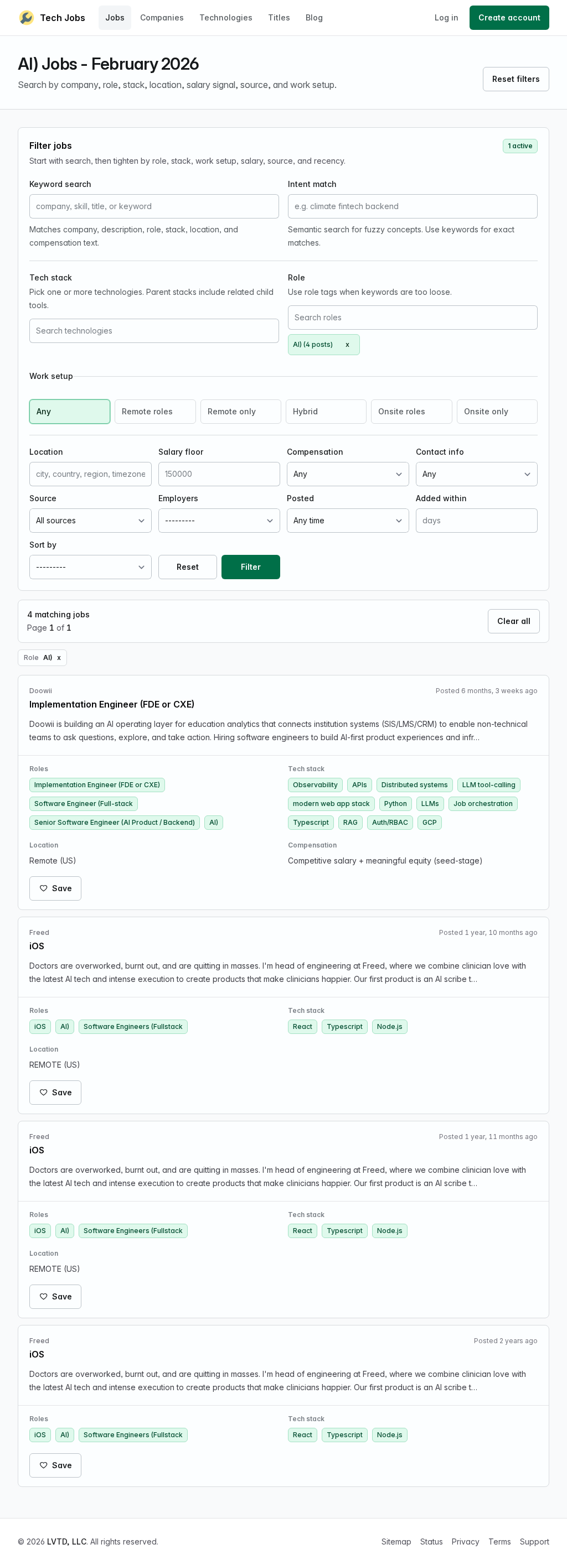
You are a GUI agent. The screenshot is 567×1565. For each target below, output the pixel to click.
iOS (40, 1026)
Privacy (466, 1541)
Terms (499, 1541)
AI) (213, 822)
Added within (441, 498)
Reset (188, 566)
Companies (162, 17)
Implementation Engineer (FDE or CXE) (97, 785)
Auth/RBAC (390, 822)
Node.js (390, 1026)
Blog (314, 17)
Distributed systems (415, 785)
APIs (359, 785)
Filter (251, 566)
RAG (350, 822)
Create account (509, 17)
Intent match (312, 184)
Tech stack (50, 277)
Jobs (115, 17)
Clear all (513, 621)
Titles (279, 17)
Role (296, 277)
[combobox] (154, 331)
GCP (429, 822)
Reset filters (516, 79)
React (302, 1026)
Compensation (315, 451)
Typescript (311, 822)
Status (431, 1541)
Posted (300, 498)
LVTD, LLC (66, 1541)
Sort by (42, 544)
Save (62, 888)
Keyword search (60, 184)
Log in (446, 17)
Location (46, 451)
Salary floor (180, 451)
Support (534, 1541)
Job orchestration (483, 803)
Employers (178, 498)
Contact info (440, 451)
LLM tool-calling (489, 785)
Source (42, 498)
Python (395, 803)
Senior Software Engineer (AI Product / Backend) (114, 822)
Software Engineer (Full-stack (83, 803)
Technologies (225, 17)
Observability (315, 785)
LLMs (430, 803)
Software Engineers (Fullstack (133, 1026)
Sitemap (396, 1541)
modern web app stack (331, 803)
